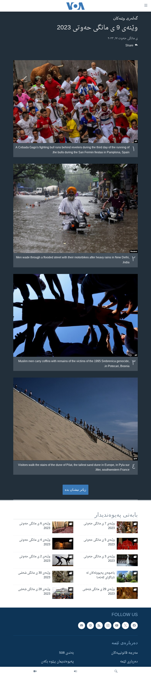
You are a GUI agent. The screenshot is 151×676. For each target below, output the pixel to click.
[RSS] (99, 625)
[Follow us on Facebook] (134, 625)
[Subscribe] (81, 625)
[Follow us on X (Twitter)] (125, 625)
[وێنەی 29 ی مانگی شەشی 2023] (127, 593)
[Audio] (75, 671)
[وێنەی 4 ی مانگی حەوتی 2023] (62, 544)
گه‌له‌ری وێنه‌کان (125, 18)
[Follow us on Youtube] (116, 625)
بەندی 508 (66, 653)
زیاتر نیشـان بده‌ (75, 489)
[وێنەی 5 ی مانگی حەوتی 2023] (127, 544)
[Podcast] (90, 625)
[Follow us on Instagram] (107, 625)
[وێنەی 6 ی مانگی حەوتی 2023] (62, 527)
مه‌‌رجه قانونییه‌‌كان (124, 653)
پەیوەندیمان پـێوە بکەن (57, 662)
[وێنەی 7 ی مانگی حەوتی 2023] (127, 527)
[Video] (35, 671)
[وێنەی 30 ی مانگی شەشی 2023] (62, 577)
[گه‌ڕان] (116, 671)
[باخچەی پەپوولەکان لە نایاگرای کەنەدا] (127, 577)
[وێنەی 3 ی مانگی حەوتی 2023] (127, 560)
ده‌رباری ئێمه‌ (129, 662)
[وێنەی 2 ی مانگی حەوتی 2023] (62, 560)
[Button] (131, 46)
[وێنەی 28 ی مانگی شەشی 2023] (62, 593)
